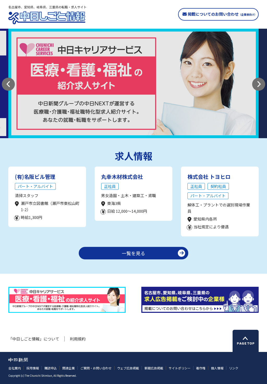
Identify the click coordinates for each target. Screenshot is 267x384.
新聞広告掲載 (153, 368)
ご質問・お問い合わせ (96, 368)
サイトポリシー (180, 368)
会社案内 (14, 368)
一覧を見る (133, 253)
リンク (233, 368)
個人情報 (217, 368)
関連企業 (68, 368)
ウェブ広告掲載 (128, 368)
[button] (8, 84)
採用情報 (32, 368)
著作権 (200, 368)
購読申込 (50, 368)
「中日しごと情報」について (33, 339)
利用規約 (78, 339)
